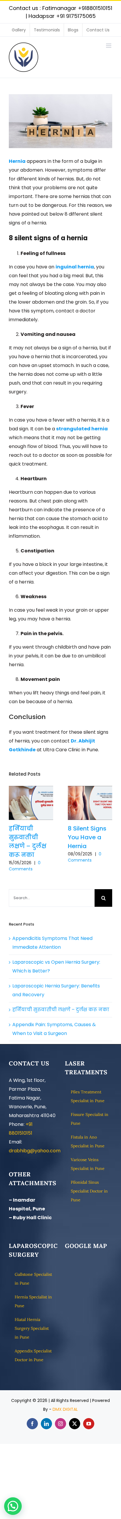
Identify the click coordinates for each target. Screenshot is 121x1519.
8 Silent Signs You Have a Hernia (90, 803)
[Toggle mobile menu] (109, 46)
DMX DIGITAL (65, 1409)
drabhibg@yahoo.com (34, 1150)
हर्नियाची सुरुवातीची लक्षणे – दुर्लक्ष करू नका (31, 803)
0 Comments (25, 866)
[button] (13, 1506)
